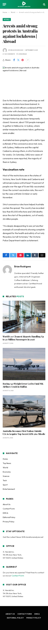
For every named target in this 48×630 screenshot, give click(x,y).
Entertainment (9, 489)
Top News (7, 463)
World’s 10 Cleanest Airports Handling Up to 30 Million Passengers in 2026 (23, 338)
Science (6, 476)
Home (5, 459)
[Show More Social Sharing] (28, 60)
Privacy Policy (8, 521)
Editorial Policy (9, 517)
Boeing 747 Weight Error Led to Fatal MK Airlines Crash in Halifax (23, 385)
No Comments (10, 54)
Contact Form (9, 508)
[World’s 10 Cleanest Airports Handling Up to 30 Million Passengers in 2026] (24, 317)
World (7, 19)
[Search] (44, 4)
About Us (6, 504)
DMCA (5, 513)
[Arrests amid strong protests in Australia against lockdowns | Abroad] (24, 80)
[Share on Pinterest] (23, 60)
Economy (7, 472)
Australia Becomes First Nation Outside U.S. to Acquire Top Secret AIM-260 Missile (24, 432)
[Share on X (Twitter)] (18, 60)
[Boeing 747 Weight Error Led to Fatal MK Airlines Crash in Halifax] (24, 364)
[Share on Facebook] (14, 60)
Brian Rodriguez (16, 50)
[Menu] (4, 4)
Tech (5, 480)
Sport (5, 485)
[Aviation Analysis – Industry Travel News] (24, 4)
